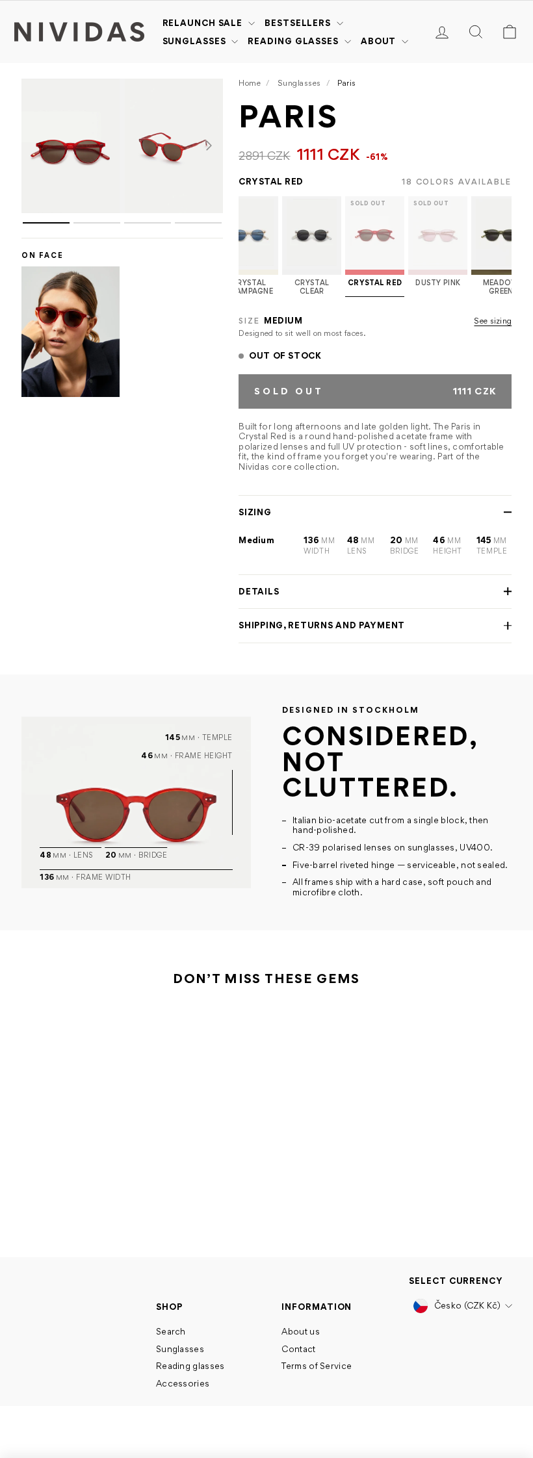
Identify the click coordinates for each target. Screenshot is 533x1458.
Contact (298, 1349)
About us (300, 1331)
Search (171, 1331)
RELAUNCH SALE (204, 23)
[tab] (46, 223)
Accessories (182, 1383)
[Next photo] (208, 146)
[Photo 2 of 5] (174, 146)
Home (250, 83)
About (379, 41)
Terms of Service (316, 1366)
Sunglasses (195, 41)
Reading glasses (294, 41)
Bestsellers (299, 23)
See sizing (493, 321)
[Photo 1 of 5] (70, 146)
